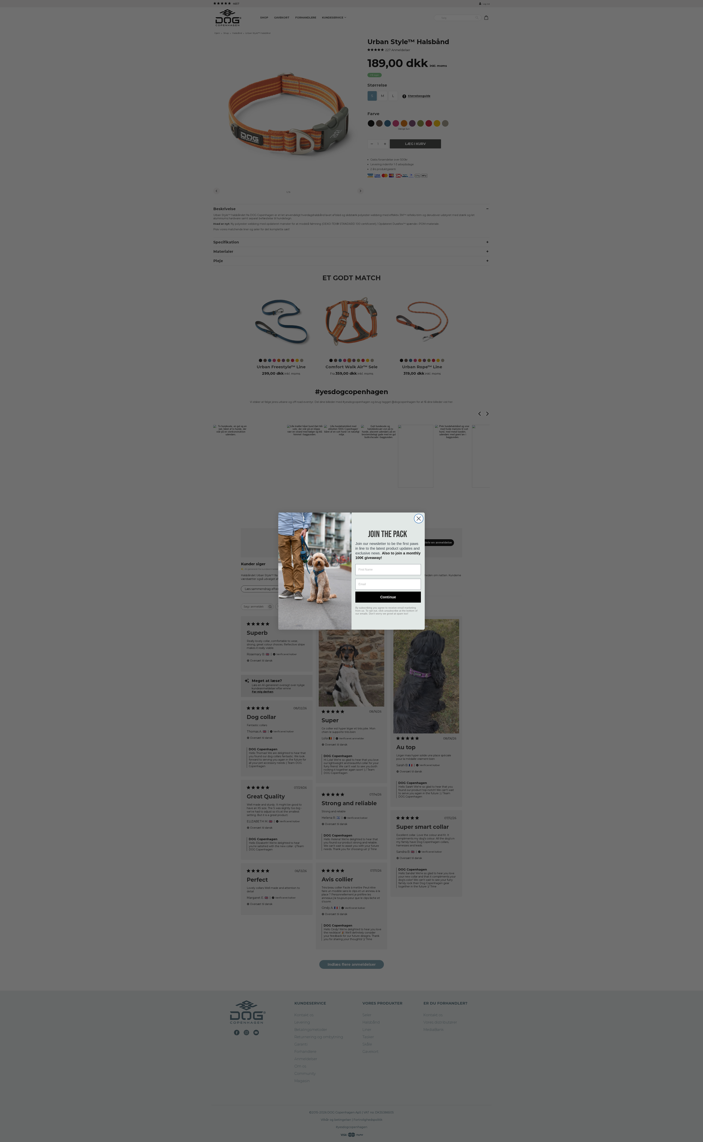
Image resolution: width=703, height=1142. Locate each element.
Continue (388, 597)
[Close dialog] (418, 518)
